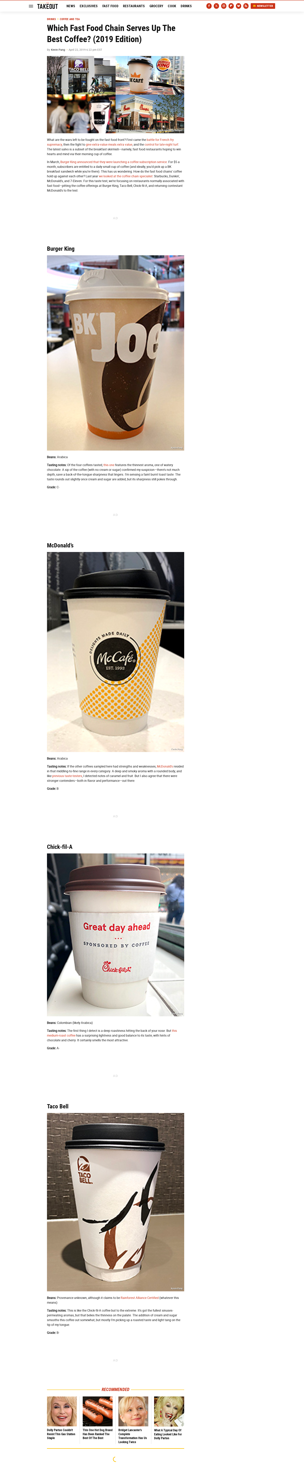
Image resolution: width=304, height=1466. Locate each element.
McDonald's (165, 766)
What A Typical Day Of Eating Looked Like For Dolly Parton (168, 1434)
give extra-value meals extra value (109, 144)
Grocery (156, 6)
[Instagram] (223, 6)
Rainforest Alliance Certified (140, 1298)
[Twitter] (216, 6)
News (70, 6)
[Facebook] (209, 6)
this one (108, 465)
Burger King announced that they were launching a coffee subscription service (113, 162)
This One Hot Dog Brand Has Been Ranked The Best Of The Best (98, 1434)
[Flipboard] (231, 6)
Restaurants (134, 6)
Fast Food (110, 6)
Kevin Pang (58, 49)
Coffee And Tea (70, 19)
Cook (172, 6)
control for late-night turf (161, 144)
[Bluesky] (238, 6)
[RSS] (246, 6)
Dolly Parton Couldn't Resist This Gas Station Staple (61, 1434)
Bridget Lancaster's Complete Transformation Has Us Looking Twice (132, 1436)
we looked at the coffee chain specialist (126, 176)
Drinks (186, 6)
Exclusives (89, 6)
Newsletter (265, 6)
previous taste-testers (67, 776)
